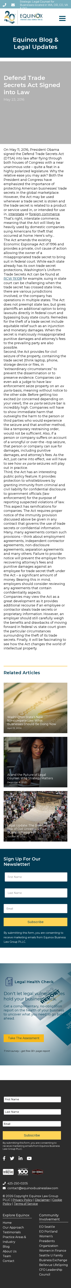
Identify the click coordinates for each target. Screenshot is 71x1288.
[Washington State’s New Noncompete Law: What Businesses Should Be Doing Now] (35, 708)
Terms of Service (26, 1204)
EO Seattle (47, 1226)
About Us (9, 1251)
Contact (8, 1261)
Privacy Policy (23, 1200)
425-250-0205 (17, 1183)
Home (7, 1222)
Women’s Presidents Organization (48, 1241)
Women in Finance (52, 1250)
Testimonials (12, 1232)
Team (7, 1256)
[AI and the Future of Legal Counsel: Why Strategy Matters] (35, 762)
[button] (24, 1038)
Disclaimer (42, 1200)
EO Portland (48, 1231)
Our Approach (13, 1227)
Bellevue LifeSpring (53, 1265)
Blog (6, 1246)
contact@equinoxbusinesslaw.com (32, 1188)
